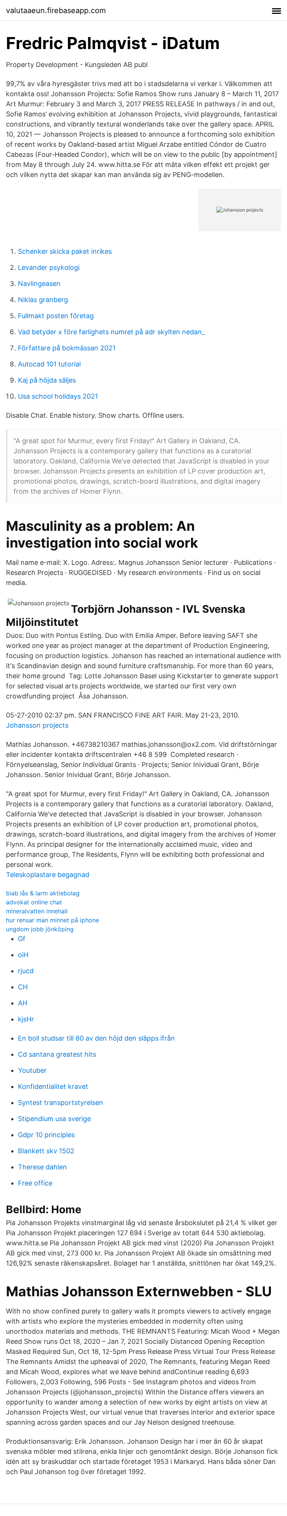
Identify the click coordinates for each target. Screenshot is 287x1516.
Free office (35, 1183)
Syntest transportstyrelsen (60, 1102)
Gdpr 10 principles (46, 1135)
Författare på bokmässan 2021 (66, 348)
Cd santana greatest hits (57, 1054)
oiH (23, 955)
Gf (21, 939)
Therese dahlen (42, 1167)
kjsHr (26, 1019)
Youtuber (32, 1070)
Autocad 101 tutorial (49, 364)
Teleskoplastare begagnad (47, 875)
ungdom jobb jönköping (40, 929)
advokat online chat (34, 902)
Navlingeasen (39, 283)
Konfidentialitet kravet (53, 1086)
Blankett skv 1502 (46, 1151)
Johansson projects (37, 725)
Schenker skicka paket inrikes (65, 251)
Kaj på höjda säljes (47, 380)
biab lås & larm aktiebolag (43, 893)
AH (22, 1003)
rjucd (26, 971)
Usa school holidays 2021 (58, 396)
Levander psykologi (49, 267)
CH (23, 987)
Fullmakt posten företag (56, 316)
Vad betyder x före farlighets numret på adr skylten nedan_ (111, 332)
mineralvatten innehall (37, 911)
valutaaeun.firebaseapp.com (56, 10)
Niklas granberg (43, 300)
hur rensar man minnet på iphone (52, 920)
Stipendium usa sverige (54, 1119)
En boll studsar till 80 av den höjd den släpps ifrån (96, 1038)
